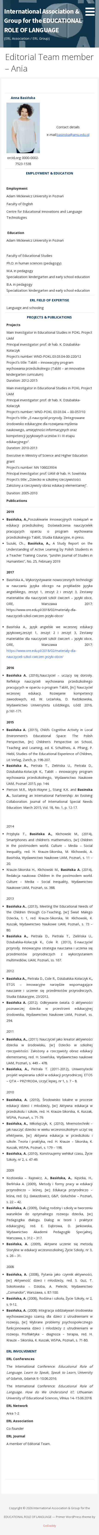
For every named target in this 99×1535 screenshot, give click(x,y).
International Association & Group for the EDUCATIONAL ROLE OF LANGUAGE (43, 20)
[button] (91, 8)
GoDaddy (49, 1525)
